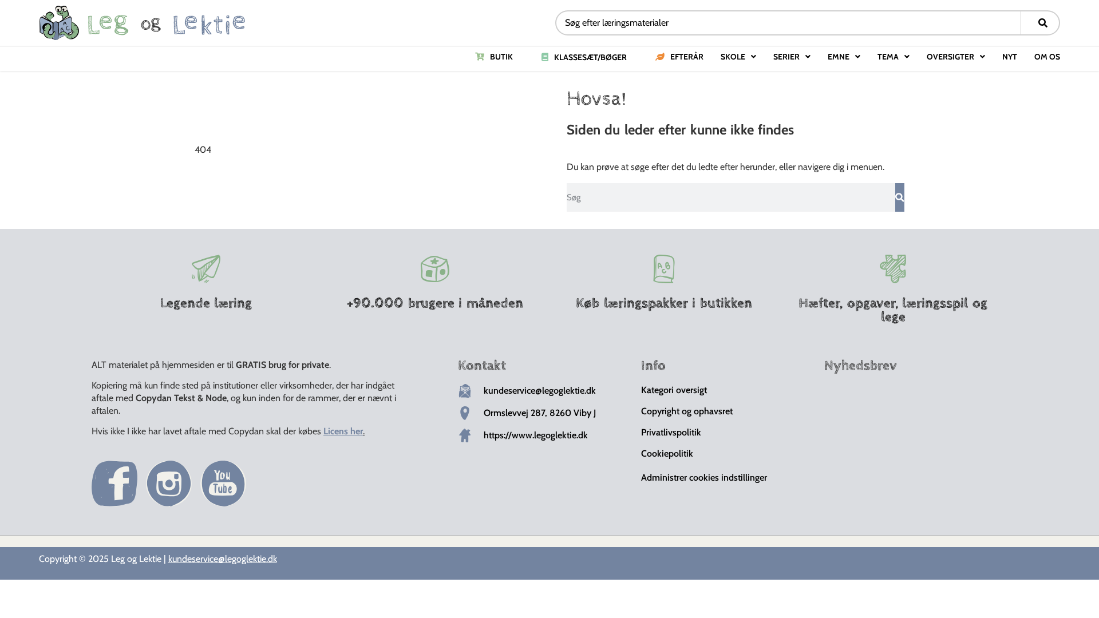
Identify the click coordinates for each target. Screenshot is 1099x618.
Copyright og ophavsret (687, 411)
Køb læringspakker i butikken (664, 303)
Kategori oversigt (674, 390)
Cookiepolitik (667, 453)
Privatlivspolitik (671, 432)
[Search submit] (1043, 23)
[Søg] (899, 197)
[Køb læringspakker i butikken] (664, 269)
